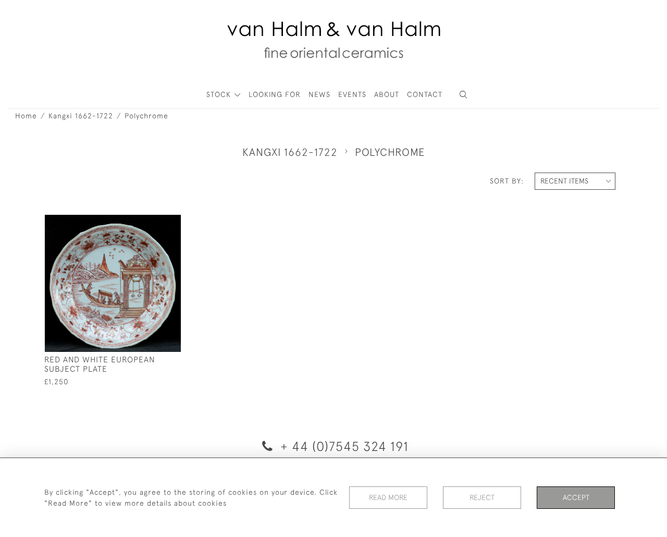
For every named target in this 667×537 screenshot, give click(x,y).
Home (26, 116)
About (386, 94)
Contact (424, 94)
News (319, 94)
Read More (388, 497)
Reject (482, 497)
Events (352, 94)
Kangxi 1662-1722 (80, 116)
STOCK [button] (219, 94)
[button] (463, 94)
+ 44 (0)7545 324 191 (343, 446)
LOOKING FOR (275, 94)
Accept (576, 497)
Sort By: (507, 181)
